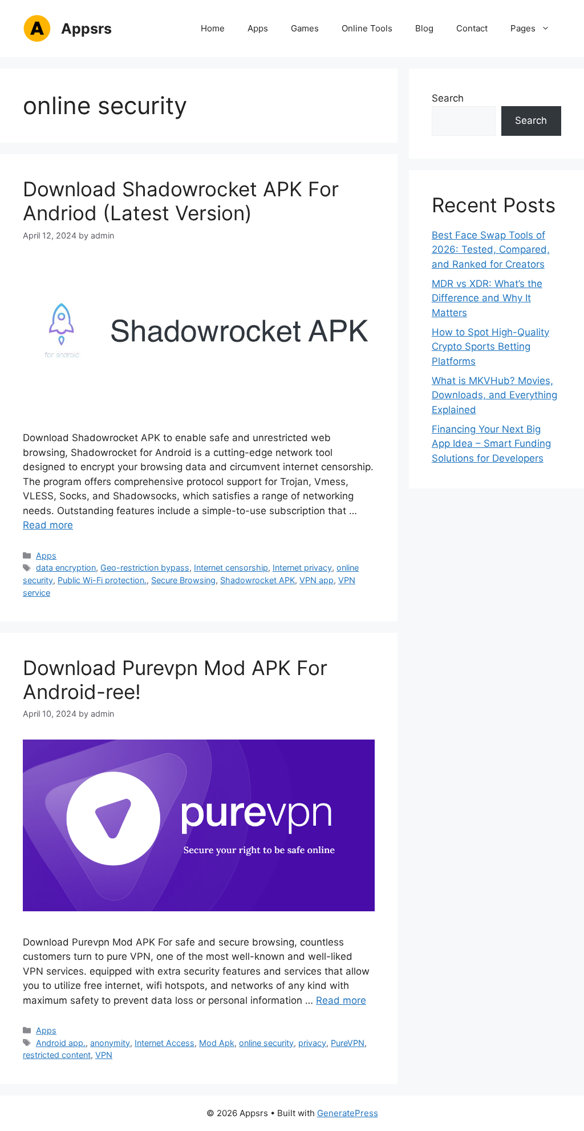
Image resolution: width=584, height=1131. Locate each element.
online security (266, 1043)
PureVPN (347, 1043)
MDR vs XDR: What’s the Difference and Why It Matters (487, 298)
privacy (312, 1043)
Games (305, 28)
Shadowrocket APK (257, 580)
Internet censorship (231, 567)
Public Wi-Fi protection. (102, 580)
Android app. (61, 1043)
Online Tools (367, 28)
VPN (103, 1055)
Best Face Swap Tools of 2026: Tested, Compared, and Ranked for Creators (491, 249)
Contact (472, 28)
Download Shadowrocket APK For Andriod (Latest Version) (181, 201)
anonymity (110, 1043)
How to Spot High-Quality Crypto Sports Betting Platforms (490, 346)
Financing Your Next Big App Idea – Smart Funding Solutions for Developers (491, 443)
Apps (258, 28)
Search (448, 98)
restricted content (57, 1055)
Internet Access (164, 1043)
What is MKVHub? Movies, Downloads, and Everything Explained (494, 395)
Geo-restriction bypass (144, 567)
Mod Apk (216, 1043)
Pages (523, 28)
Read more (48, 525)
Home (213, 28)
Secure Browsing (183, 580)
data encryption (66, 567)
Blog (424, 28)
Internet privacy (302, 567)
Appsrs (86, 28)
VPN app (316, 580)
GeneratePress (347, 1113)
